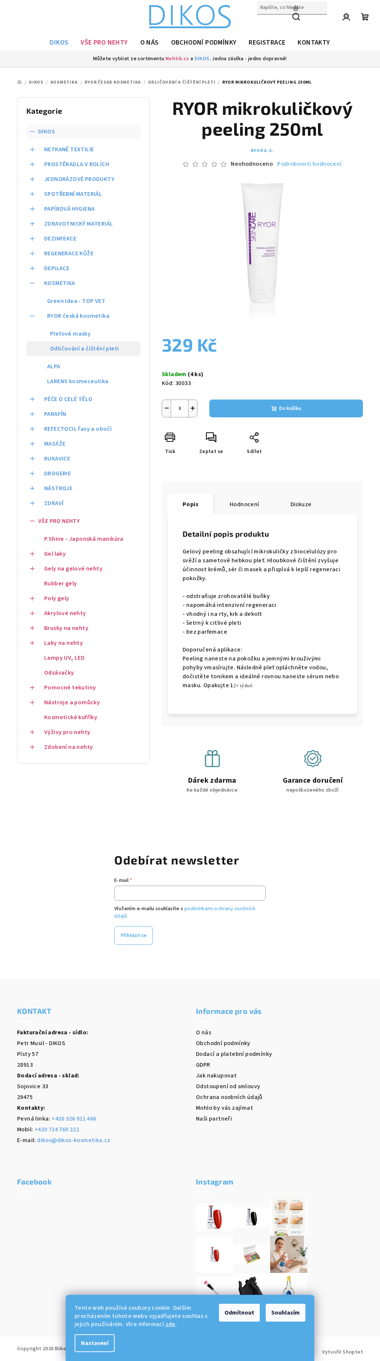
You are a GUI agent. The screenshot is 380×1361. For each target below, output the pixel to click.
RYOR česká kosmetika (78, 316)
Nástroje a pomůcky (72, 702)
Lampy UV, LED (64, 658)
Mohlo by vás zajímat (224, 1108)
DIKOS (202, 58)
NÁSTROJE (58, 488)
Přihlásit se (134, 935)
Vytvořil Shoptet (342, 1352)
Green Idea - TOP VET (76, 301)
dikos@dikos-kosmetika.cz (74, 1140)
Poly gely (56, 598)
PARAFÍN (55, 414)
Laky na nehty (63, 643)
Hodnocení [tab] (244, 504)
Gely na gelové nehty (73, 569)
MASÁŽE (54, 444)
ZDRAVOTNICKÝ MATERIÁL (78, 224)
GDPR (203, 1065)
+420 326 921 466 (74, 1119)
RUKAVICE (57, 459)
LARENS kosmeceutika (78, 381)
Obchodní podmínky (223, 1043)
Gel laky (55, 554)
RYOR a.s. (262, 151)
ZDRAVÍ (53, 503)
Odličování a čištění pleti (84, 349)
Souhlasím (285, 1313)
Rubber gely (60, 583)
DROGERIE (57, 473)
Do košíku (290, 408)
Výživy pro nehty (67, 732)
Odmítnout (239, 1313)
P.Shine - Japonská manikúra (84, 539)
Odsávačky (59, 673)
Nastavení (94, 1343)
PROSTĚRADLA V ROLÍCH (76, 164)
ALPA (53, 366)
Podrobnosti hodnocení (309, 164)
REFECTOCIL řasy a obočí (78, 429)
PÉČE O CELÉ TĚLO (68, 399)
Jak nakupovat (216, 1075)
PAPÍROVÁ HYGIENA (69, 209)
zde (171, 1324)
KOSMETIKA (59, 283)
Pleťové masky (70, 334)
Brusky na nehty (66, 628)
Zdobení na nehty (68, 747)
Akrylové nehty (65, 613)
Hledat (266, 23)
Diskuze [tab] (301, 504)
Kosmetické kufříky (70, 717)
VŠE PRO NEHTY (59, 521)
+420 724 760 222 (57, 1129)
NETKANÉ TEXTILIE (69, 149)
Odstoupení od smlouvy (228, 1086)
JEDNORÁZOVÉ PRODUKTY (79, 179)
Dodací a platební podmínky (234, 1054)
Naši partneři (214, 1119)
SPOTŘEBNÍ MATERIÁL (73, 194)
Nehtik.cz (177, 58)
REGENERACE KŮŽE (69, 253)
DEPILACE (56, 268)
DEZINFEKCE (60, 239)
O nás (203, 1032)
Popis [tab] (191, 504)
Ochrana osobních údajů (229, 1097)
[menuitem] (59, 42)
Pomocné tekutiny (70, 687)
